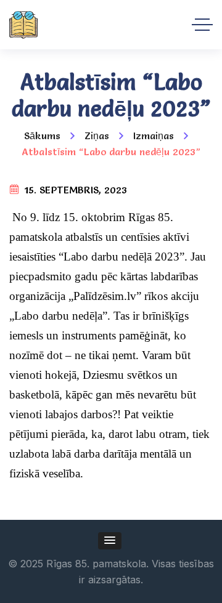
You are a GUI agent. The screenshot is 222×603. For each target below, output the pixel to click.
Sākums (42, 135)
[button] (109, 540)
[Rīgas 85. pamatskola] (23, 25)
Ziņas (96, 135)
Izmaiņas (153, 135)
